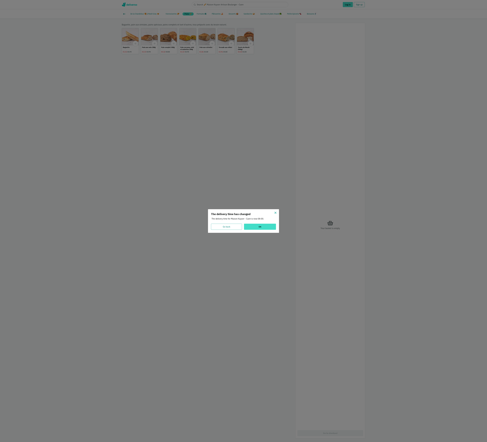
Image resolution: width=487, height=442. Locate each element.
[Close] (275, 212)
